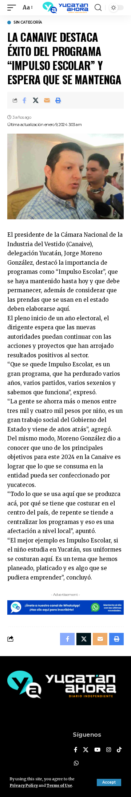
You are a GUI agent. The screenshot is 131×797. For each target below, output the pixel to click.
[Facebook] (75, 750)
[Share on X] (36, 100)
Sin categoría (27, 22)
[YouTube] (97, 750)
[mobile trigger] (13, 7)
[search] (98, 7)
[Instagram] (108, 750)
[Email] (47, 100)
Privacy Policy (24, 785)
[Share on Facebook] (24, 100)
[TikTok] (119, 750)
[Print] (58, 100)
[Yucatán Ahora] (65, 7)
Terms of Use (59, 785)
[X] (86, 750)
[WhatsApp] (76, 764)
